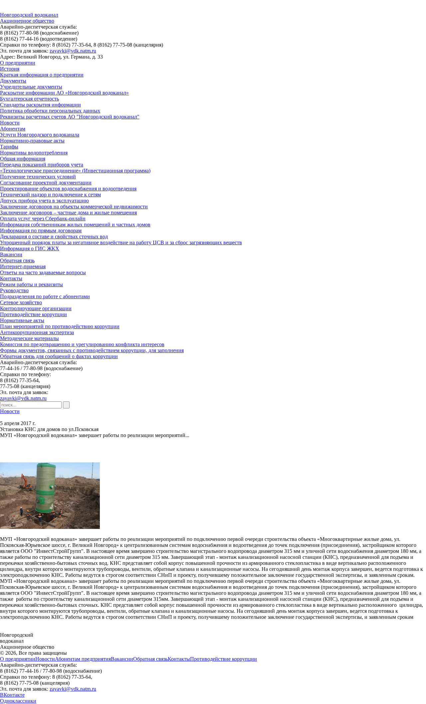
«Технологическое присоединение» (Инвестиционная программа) (75, 170)
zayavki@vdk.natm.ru (73, 51)
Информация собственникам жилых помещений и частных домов (75, 224)
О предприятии (17, 63)
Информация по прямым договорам (41, 230)
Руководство (14, 290)
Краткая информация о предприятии (42, 75)
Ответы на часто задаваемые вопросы (43, 272)
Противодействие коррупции (33, 314)
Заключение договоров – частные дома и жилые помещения (68, 212)
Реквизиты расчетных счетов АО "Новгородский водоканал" (69, 116)
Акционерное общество (27, 21)
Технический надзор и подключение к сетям (50, 194)
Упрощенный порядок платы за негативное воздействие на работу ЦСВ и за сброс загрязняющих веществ (121, 242)
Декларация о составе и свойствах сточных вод (54, 236)
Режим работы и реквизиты (31, 284)
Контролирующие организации (36, 308)
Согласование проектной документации (46, 182)
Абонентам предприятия (83, 659)
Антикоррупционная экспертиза (37, 332)
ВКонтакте (12, 695)
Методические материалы (29, 338)
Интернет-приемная (23, 266)
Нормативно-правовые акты (32, 140)
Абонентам (12, 128)
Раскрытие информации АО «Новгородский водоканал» (64, 93)
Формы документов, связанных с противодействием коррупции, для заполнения (92, 350)
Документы (13, 81)
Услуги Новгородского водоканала (39, 134)
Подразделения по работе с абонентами (45, 296)
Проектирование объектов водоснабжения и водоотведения (68, 188)
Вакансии (11, 254)
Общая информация (22, 158)
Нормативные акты (22, 320)
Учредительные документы (31, 87)
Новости (10, 122)
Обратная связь (17, 260)
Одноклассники (18, 701)
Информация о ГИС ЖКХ (29, 248)
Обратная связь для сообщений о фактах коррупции (59, 356)
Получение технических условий (38, 176)
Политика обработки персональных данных (50, 111)
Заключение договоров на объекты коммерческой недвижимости (74, 206)
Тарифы (9, 146)
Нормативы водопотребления (34, 152)
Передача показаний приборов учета (41, 164)
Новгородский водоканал (29, 15)
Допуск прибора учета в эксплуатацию (44, 200)
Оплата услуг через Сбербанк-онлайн (43, 218)
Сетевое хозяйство (21, 302)
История (9, 69)
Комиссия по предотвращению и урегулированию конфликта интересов (82, 344)
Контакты (11, 278)
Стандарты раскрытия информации (40, 105)
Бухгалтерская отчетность (29, 99)
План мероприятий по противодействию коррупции (59, 326)
